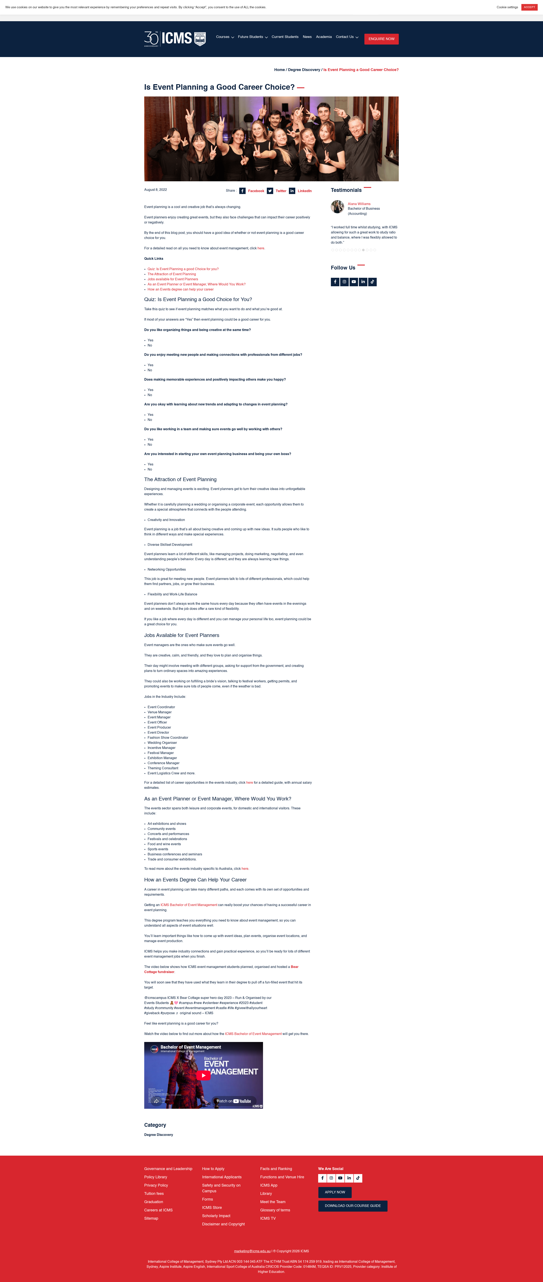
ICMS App (268, 1185)
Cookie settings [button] (507, 7)
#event (179, 1008)
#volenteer (211, 1003)
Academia (324, 37)
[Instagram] (344, 282)
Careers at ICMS (158, 1210)
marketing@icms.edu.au (252, 1251)
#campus (186, 1003)
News (307, 37)
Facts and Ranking (276, 1169)
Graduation (153, 1202)
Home (279, 70)
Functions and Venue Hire (282, 1177)
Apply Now (335, 1192)
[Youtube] (354, 282)
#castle (221, 1008)
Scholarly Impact (216, 1216)
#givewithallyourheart (251, 1008)
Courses (223, 37)
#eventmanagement (200, 1008)
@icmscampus (155, 998)
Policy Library (155, 1177)
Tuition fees (154, 1194)
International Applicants (222, 1177)
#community (164, 1008)
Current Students (285, 37)
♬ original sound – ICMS (194, 1013)
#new (198, 1003)
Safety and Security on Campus (221, 1188)
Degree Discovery (304, 70)
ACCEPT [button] (529, 7)
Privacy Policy (156, 1185)
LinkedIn (304, 191)
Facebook (255, 191)
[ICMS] (175, 39)
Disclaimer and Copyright (223, 1224)
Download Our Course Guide (353, 1206)
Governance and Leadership (168, 1169)
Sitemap (151, 1219)
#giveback (152, 1013)
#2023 (244, 1003)
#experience (229, 1003)
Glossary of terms (275, 1210)
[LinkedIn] (363, 282)
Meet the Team (272, 1202)
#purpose (168, 1013)
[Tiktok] (372, 282)
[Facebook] (335, 282)
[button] (333, 250)
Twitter (280, 191)
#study (149, 1008)
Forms (207, 1199)
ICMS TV (268, 1219)
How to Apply (213, 1169)
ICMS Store (212, 1208)
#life (231, 1008)
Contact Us (345, 37)
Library (266, 1194)
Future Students (250, 37)
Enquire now (382, 39)
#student (255, 1003)
